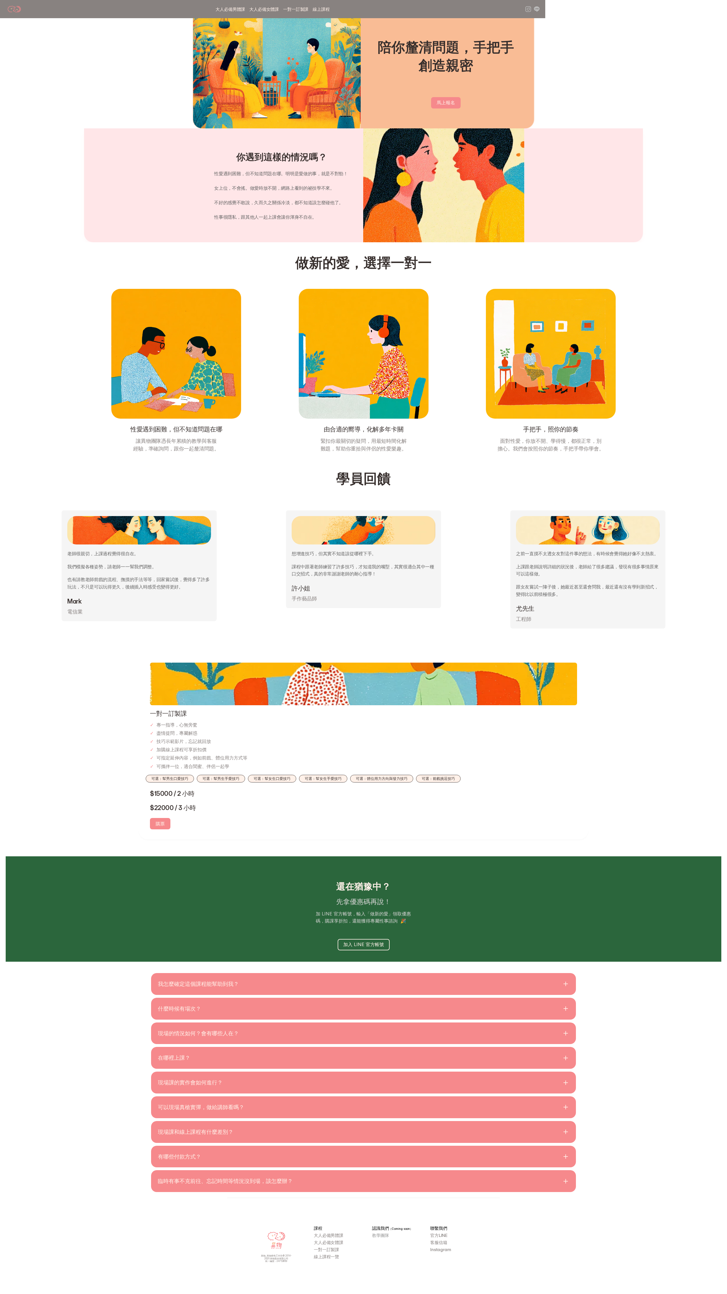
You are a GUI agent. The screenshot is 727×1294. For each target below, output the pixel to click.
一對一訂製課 (295, 9)
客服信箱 (438, 1242)
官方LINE (439, 1235)
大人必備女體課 (264, 9)
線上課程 (321, 9)
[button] (363, 984)
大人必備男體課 (230, 9)
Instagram (440, 1249)
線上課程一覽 (326, 1256)
